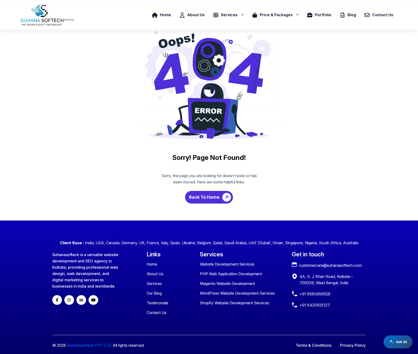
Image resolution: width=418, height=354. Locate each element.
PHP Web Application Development (231, 274)
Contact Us (156, 313)
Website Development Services (227, 264)
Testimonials (157, 303)
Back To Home (204, 197)
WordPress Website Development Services (237, 293)
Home (152, 264)
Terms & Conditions (313, 345)
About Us (155, 274)
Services (154, 283)
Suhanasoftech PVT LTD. (89, 345)
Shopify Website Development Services (234, 303)
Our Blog (154, 293)
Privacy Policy (353, 345)
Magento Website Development (227, 283)
